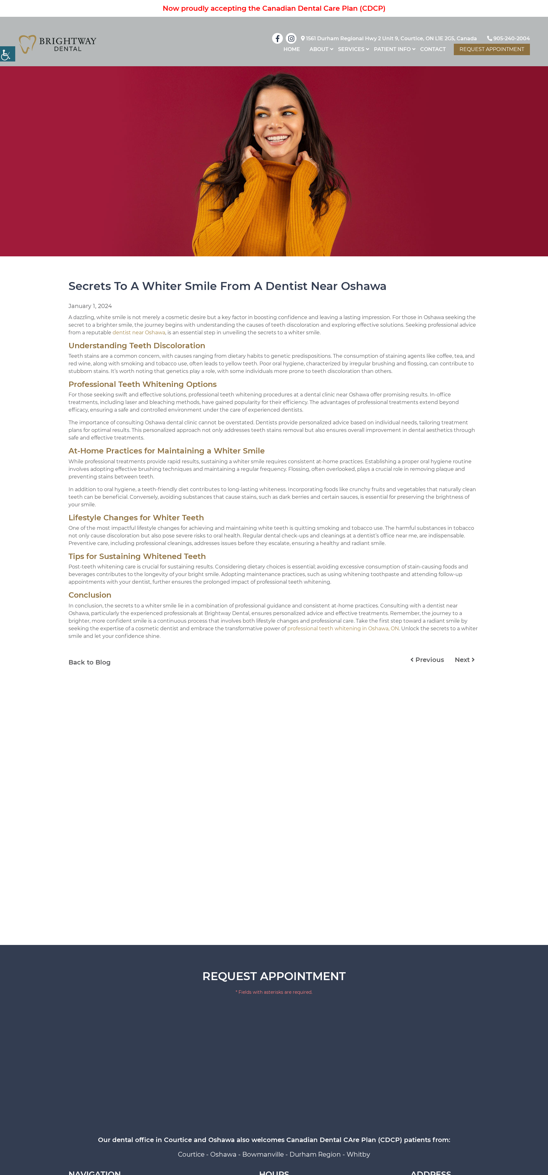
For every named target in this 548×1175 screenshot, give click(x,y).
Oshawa (223, 1154)
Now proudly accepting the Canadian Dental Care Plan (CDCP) (274, 8)
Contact (433, 49)
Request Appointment (492, 49)
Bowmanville (263, 1154)
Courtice (191, 1154)
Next (463, 660)
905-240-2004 (511, 38)
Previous (429, 660)
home (292, 49)
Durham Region (315, 1154)
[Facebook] (277, 38)
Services (351, 49)
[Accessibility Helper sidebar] (7, 53)
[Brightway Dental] (57, 44)
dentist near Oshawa (139, 333)
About (319, 49)
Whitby (358, 1154)
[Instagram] (291, 38)
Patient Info (392, 49)
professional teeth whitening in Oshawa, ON (343, 629)
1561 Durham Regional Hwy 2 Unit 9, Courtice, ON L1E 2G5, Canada (391, 38)
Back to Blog (89, 662)
